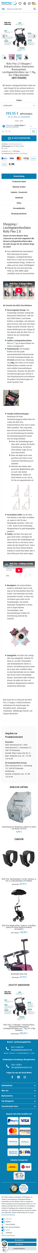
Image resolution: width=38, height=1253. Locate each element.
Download (19, 198)
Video (19, 203)
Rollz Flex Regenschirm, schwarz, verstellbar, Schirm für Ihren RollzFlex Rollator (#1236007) (19, 927)
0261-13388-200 (17, 1047)
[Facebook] (12, 1077)
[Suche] (34, 9)
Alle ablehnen (19, 1244)
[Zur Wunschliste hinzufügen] (33, 131)
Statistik (8, 1222)
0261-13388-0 (16, 1065)
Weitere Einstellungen (8, 1235)
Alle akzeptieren (19, 1240)
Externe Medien (10, 1224)
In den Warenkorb (20, 138)
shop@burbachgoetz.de (21, 1050)
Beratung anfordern (19, 214)
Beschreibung (19, 176)
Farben (19, 100)
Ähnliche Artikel (19, 187)
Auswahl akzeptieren (19, 1248)
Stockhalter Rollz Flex (19, 974)
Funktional (9, 1233)
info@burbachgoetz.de (21, 1067)
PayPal (8, 1230)
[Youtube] (18, 1077)
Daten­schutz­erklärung (8, 1215)
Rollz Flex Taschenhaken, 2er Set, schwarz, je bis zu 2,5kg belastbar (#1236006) (19, 880)
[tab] (19, 176)
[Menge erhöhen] (9, 131)
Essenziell (9, 1219)
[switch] (4, 1250)
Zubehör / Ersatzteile (19, 192)
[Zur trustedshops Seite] (14, 1192)
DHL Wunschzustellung (13, 1227)
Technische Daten (19, 181)
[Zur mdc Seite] (23, 1192)
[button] (24, 3)
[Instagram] (24, 1077)
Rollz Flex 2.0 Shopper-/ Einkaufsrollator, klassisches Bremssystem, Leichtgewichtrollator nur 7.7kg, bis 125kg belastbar (19, 1027)
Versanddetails (19, 208)
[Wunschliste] (20, 3)
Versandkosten (25, 117)
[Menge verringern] (3, 131)
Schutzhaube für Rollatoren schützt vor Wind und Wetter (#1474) (19, 828)
